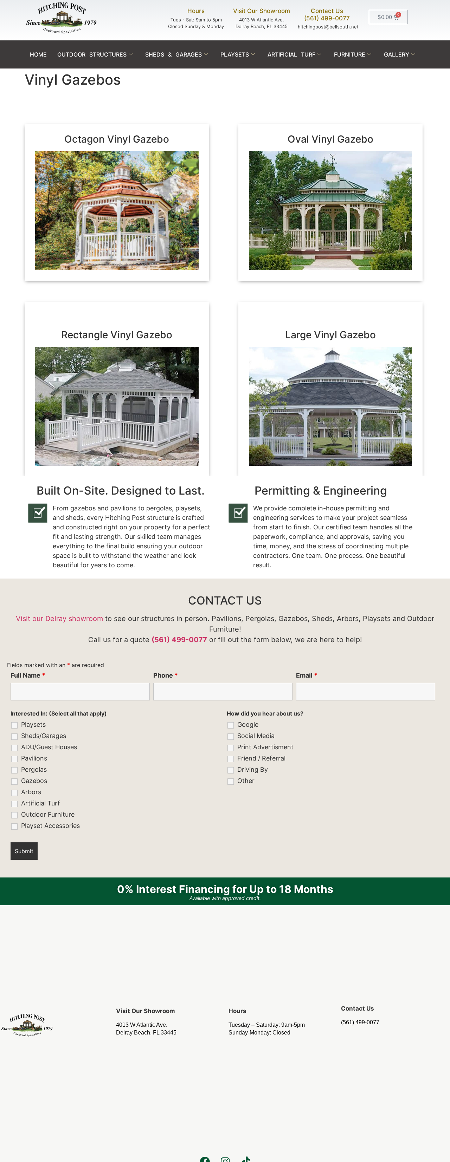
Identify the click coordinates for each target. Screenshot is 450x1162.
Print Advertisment (265, 747)
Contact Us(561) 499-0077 (327, 14)
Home (38, 54)
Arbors (31, 792)
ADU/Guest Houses (49, 747)
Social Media (256, 735)
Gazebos (34, 780)
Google (247, 724)
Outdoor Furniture (48, 814)
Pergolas (34, 769)
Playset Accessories (50, 825)
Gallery (396, 54)
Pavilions (34, 758)
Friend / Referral (261, 758)
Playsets (234, 54)
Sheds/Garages (43, 735)
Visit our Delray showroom (59, 618)
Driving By (252, 769)
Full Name (28, 675)
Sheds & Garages (173, 54)
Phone (165, 675)
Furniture (349, 54)
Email (306, 675)
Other (246, 780)
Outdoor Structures (92, 54)
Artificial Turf (291, 54)
